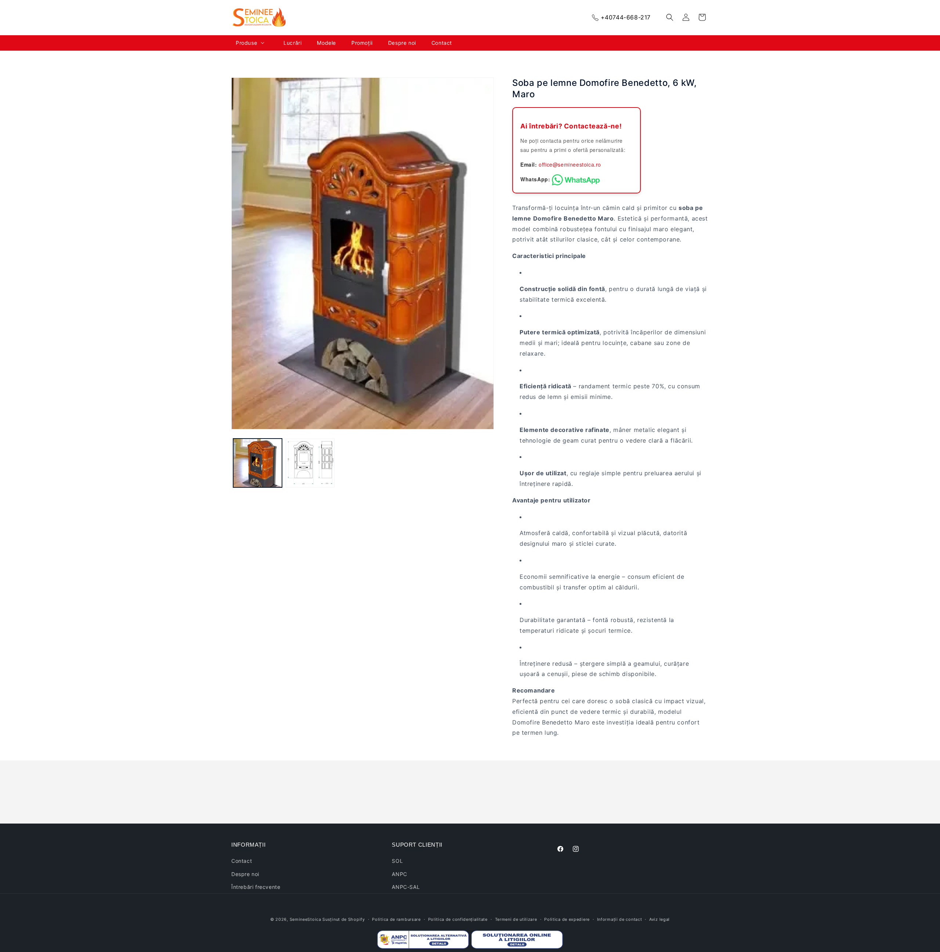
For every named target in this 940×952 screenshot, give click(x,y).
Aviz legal (659, 919)
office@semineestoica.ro (570, 164)
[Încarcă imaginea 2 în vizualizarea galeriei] (310, 463)
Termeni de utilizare (516, 919)
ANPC (399, 874)
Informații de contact (619, 919)
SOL (397, 861)
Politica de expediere (567, 919)
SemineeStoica (305, 919)
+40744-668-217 (626, 17)
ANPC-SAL (406, 887)
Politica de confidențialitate (458, 919)
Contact (241, 861)
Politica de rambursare (396, 919)
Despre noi (245, 874)
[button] (255, 43)
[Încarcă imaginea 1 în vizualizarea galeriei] (257, 463)
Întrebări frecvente (255, 887)
